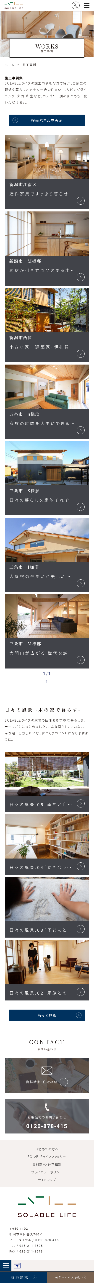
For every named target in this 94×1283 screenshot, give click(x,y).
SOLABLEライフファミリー (47, 1156)
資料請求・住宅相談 (47, 1164)
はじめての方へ (46, 1149)
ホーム (10, 64)
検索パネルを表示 (47, 120)
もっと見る (47, 1015)
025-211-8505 (31, 1245)
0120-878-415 (47, 1240)
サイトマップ (47, 1180)
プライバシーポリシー (47, 1172)
